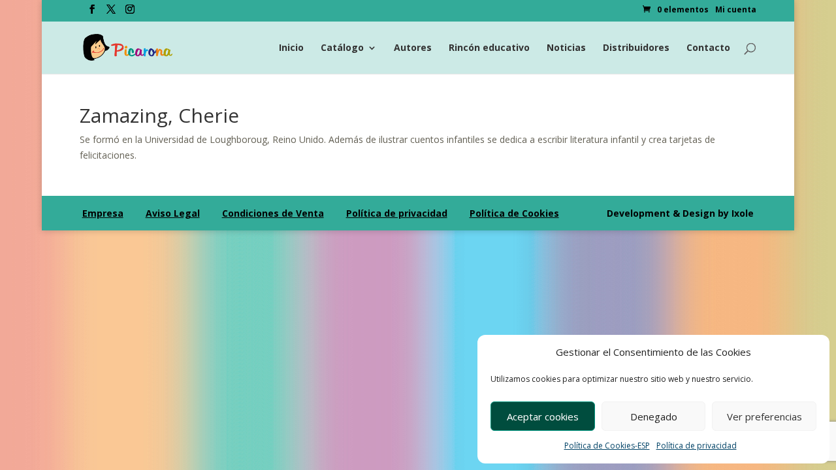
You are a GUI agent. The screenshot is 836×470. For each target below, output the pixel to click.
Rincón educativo (489, 48)
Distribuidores (636, 48)
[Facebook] (92, 13)
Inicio (291, 48)
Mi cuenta (735, 10)
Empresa (102, 213)
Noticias (566, 48)
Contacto (708, 48)
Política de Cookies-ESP (607, 445)
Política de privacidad (696, 445)
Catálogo (342, 48)
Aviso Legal (173, 213)
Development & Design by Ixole (680, 213)
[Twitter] (111, 13)
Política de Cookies (514, 213)
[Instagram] (130, 13)
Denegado (653, 416)
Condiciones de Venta (273, 213)
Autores (413, 48)
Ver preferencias (764, 416)
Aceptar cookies (543, 416)
